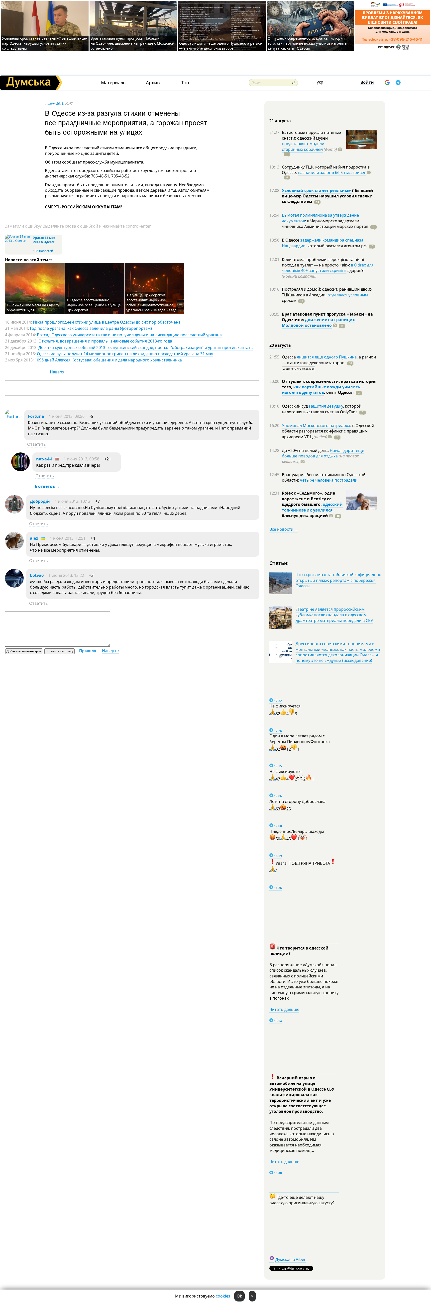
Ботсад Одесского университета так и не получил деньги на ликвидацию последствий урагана (129, 335)
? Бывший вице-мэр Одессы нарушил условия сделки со (327, 196)
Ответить (36, 444)
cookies (223, 1296)
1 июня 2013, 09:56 (67, 416)
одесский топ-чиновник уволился (312, 507)
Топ (185, 82)
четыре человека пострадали (328, 480)
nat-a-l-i (44, 459)
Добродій (40, 501)
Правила (87, 651)
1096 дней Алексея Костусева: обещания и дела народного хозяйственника (108, 360)
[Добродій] (14, 512)
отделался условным (347, 295)
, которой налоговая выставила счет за (321, 408)
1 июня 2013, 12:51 (68, 538)
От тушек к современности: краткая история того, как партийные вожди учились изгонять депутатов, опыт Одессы (307, 43)
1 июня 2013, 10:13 (72, 501)
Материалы (113, 82)
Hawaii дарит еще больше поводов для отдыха (323, 453)
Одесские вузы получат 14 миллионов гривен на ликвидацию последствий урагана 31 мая (125, 353)
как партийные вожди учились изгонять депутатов (321, 389)
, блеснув (308, 512)
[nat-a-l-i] (20, 469)
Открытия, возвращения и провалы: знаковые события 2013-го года (105, 341)
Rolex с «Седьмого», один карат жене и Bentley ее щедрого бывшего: (308, 498)
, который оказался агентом (336, 246)
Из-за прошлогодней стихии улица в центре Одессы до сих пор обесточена (107, 322)
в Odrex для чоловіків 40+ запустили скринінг (328, 267)
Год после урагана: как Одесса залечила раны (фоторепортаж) (91, 328)
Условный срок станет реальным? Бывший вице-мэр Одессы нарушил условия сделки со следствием (44, 43)
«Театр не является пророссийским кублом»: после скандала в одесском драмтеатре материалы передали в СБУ (334, 615)
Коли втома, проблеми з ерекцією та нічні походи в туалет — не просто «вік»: (323, 262)
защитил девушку (326, 406)
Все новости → (283, 529)
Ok (239, 1296)
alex (34, 538)
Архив (153, 82)
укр (320, 82)
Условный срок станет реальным (317, 190)
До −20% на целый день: (306, 450)
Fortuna (36, 416)
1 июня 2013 (54, 103)
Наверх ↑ (58, 372)
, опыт (339, 392)
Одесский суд (295, 406)
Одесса (289, 357)
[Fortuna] (13, 416)
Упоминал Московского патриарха (316, 425)
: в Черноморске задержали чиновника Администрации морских (325, 223)
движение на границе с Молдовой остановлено (318, 322)
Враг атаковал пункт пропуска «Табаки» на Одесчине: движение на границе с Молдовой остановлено (132, 43)
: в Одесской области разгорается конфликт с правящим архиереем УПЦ (328, 431)
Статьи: (279, 562)
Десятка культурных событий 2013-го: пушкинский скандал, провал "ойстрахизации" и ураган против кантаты (145, 347)
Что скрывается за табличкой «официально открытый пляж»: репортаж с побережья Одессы (338, 580)
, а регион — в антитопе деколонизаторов (329, 359)
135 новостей (43, 251)
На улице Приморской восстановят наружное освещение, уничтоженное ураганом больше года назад (151, 302)
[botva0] (14, 586)
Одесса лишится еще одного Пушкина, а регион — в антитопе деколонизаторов (220, 46)
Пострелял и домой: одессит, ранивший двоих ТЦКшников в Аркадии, (327, 291)
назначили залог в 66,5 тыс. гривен (332, 172)
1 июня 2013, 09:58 (81, 459)
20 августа (280, 345)
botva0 (37, 575)
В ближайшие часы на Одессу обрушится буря (33, 307)
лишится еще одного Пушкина (327, 357)
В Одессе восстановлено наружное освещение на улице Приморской (94, 305)
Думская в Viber (290, 1259)
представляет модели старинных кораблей (303, 146)
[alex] (14, 549)
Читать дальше (284, 1009)
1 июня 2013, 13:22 (66, 575)
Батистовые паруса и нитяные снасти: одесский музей (311, 135)
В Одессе (291, 240)
